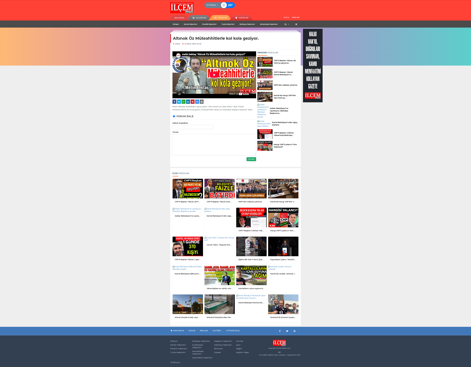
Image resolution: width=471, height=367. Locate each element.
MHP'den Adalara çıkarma (285, 85)
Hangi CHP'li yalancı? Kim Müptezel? (285, 145)
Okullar (239, 341)
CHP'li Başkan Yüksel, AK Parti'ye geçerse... (285, 61)
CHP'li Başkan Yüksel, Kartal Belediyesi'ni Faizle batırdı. (220, 202)
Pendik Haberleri (209, 24)
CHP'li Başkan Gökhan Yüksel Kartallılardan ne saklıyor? (251, 231)
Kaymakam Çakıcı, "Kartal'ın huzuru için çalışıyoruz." (283, 259)
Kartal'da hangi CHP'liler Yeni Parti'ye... (285, 96)
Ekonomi (218, 348)
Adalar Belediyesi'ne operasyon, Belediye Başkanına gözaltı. (188, 216)
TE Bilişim (175, 362)
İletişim (176, 24)
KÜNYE (192, 330)
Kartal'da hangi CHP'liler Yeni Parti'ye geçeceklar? (283, 202)
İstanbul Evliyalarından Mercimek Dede (220, 317)
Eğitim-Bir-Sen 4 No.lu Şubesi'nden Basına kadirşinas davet (251, 259)
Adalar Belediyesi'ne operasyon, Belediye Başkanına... (279, 110)
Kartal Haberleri (190, 24)
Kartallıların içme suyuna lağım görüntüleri (251, 288)
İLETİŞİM (217, 330)
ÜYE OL (286, 17)
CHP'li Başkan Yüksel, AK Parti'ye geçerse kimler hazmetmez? (188, 202)
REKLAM (204, 330)
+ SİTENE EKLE (233, 330)
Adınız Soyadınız (180, 123)
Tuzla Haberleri (228, 24)
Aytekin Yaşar (242, 352)
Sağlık (239, 348)
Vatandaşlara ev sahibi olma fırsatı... (220, 288)
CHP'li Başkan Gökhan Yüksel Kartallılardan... (284, 134)
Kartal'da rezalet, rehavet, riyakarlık (283, 274)
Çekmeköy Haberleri (202, 357)
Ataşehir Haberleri (223, 341)
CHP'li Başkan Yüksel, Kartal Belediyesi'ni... (283, 73)
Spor (238, 345)
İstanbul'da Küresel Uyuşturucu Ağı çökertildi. (283, 317)
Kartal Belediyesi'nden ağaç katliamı (284, 123)
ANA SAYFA (179, 18)
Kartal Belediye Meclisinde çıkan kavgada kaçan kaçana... (251, 303)
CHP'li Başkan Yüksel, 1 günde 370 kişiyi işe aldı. (188, 259)
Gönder (251, 159)
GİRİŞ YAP (296, 17)
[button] (213, 5)
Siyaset (217, 352)
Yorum (175, 132)
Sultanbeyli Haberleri (269, 24)
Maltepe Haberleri (247, 24)
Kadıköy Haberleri (223, 345)
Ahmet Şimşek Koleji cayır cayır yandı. (188, 317)
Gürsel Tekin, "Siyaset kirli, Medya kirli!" (220, 245)
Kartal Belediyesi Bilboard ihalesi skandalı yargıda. (188, 274)
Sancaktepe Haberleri (198, 352)
